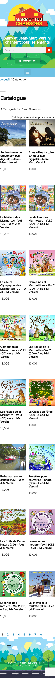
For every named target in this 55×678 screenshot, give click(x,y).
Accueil (5, 79)
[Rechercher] (49, 50)
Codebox (33, 665)
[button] (27, 72)
